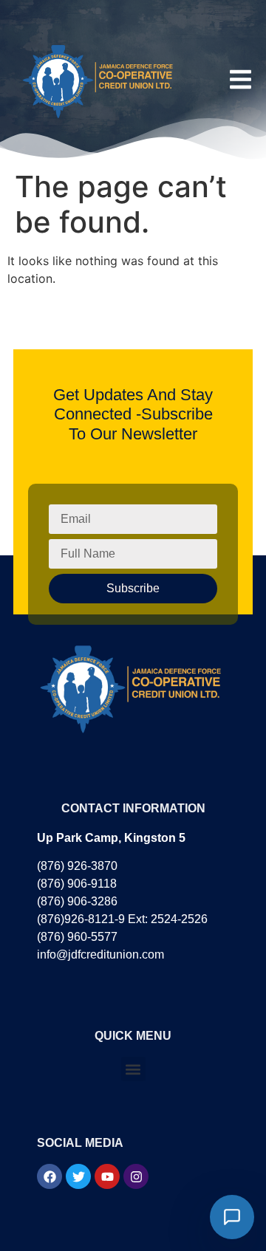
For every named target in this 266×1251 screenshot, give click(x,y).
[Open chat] (232, 1217)
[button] (133, 1069)
